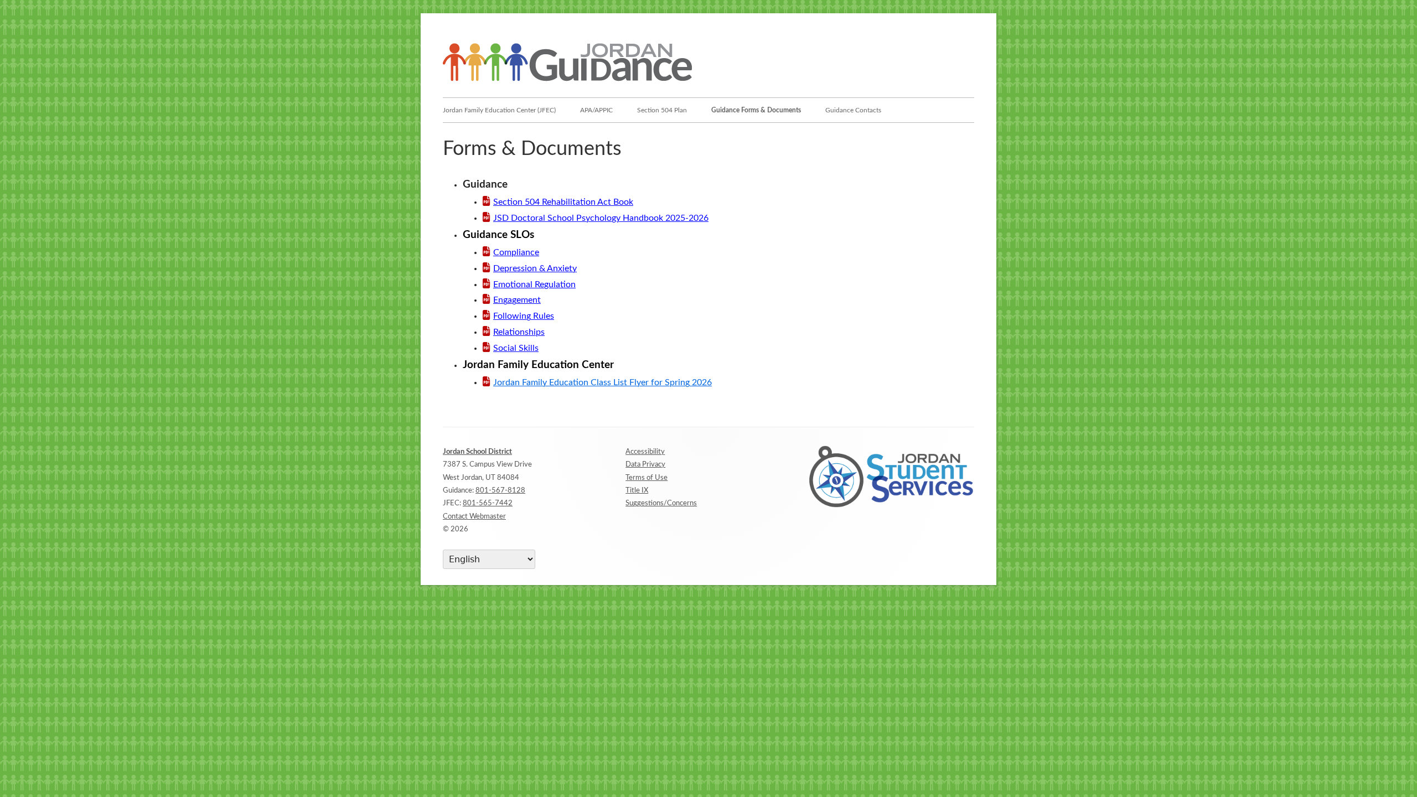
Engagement (517, 300)
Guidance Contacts (853, 110)
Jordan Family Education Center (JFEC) (499, 110)
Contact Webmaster (474, 516)
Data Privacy (645, 464)
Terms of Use (646, 478)
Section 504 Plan (662, 110)
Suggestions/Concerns (661, 503)
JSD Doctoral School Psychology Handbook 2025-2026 (600, 218)
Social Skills (516, 348)
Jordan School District (477, 452)
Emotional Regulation (534, 284)
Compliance (516, 252)
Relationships (519, 332)
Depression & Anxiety (535, 268)
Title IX (636, 490)
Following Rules (523, 316)
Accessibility (645, 452)
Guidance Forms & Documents (756, 110)
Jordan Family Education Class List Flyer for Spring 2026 (602, 382)
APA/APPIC (596, 110)
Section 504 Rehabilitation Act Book (563, 202)
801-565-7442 (488, 503)
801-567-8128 (500, 490)
